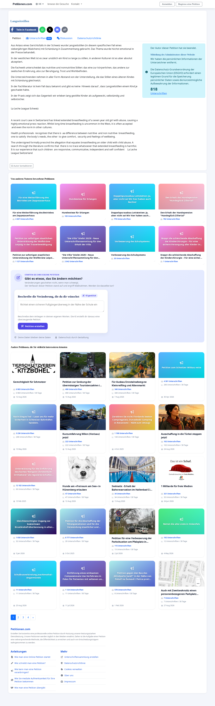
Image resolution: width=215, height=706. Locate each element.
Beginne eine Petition (189, 4)
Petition (16, 38)
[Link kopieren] (65, 30)
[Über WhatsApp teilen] (42, 30)
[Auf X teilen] (50, 30)
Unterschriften (40, 38)
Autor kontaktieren (23, 165)
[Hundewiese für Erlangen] (83, 202)
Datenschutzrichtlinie (89, 38)
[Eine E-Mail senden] (57, 30)
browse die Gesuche (58, 4)
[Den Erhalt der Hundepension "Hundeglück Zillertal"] (181, 203)
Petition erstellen (34, 326)
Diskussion (66, 38)
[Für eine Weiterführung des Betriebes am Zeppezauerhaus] (33, 203)
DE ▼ (41, 4)
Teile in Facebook (26, 29)
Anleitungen (19, 651)
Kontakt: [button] (75, 4)
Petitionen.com (22, 4)
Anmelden (167, 4)
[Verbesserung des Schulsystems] (132, 244)
